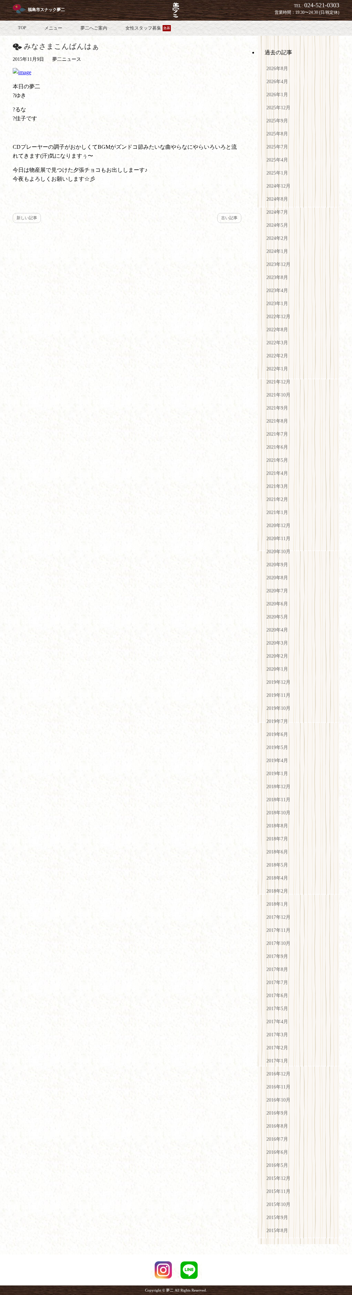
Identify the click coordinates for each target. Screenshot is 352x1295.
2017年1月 (277, 1060)
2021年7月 (277, 434)
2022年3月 (277, 342)
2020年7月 (277, 590)
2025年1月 (277, 173)
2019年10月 (278, 708)
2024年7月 (277, 212)
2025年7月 (277, 146)
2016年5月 (277, 1165)
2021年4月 (277, 473)
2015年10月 (278, 1204)
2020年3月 (277, 643)
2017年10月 (278, 943)
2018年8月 (277, 825)
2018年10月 (278, 812)
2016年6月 (277, 1152)
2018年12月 (278, 786)
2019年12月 (278, 682)
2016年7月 (277, 1139)
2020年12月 (278, 525)
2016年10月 (278, 1100)
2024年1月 (277, 251)
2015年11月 (278, 1191)
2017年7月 (277, 982)
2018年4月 (277, 878)
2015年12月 (278, 1178)
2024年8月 (277, 199)
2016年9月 (277, 1113)
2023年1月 (277, 303)
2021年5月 (277, 460)
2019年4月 (277, 760)
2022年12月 (278, 316)
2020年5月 (277, 616)
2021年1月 (277, 512)
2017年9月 (277, 956)
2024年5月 (277, 225)
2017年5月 (277, 1008)
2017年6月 (277, 995)
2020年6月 (277, 603)
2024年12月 (278, 186)
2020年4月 (277, 630)
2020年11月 (278, 538)
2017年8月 (277, 969)
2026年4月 (277, 81)
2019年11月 (278, 695)
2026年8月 (277, 68)
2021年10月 (278, 395)
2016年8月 (277, 1126)
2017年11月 (278, 930)
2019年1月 (277, 773)
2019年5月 (277, 747)
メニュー (53, 28)
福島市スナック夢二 (46, 9)
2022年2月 (277, 355)
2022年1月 (277, 368)
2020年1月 (277, 669)
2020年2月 (277, 656)
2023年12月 (278, 264)
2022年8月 (277, 329)
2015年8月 (277, 1230)
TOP (22, 27)
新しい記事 (26, 217)
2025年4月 (277, 160)
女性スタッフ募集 (147, 28)
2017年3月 (277, 1034)
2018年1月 (277, 904)
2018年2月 (277, 891)
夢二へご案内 (93, 28)
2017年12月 (278, 917)
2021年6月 (277, 447)
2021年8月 (277, 421)
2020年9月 (277, 564)
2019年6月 (277, 734)
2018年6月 (277, 852)
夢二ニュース (66, 59)
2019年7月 (277, 721)
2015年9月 (277, 1217)
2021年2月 (277, 499)
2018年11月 (278, 799)
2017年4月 (277, 1021)
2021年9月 (277, 408)
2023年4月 (277, 290)
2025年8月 (277, 133)
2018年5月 (277, 865)
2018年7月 (277, 838)
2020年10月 (278, 551)
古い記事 (229, 217)
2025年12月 (278, 107)
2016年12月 (278, 1073)
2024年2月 (277, 238)
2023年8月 (277, 277)
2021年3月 (277, 486)
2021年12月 (278, 381)
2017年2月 (277, 1047)
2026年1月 (277, 94)
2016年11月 (278, 1087)
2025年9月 (277, 120)
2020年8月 (277, 577)
